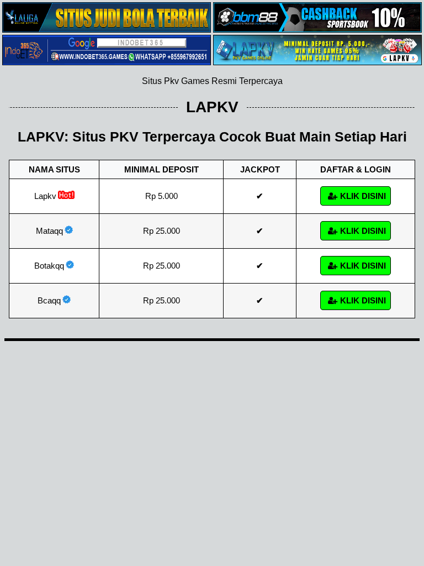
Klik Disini (363, 196)
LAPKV (212, 107)
